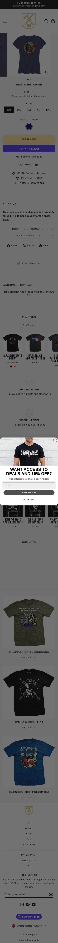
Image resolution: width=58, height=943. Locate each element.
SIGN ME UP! (29, 493)
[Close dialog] (55, 440)
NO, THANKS (29, 499)
